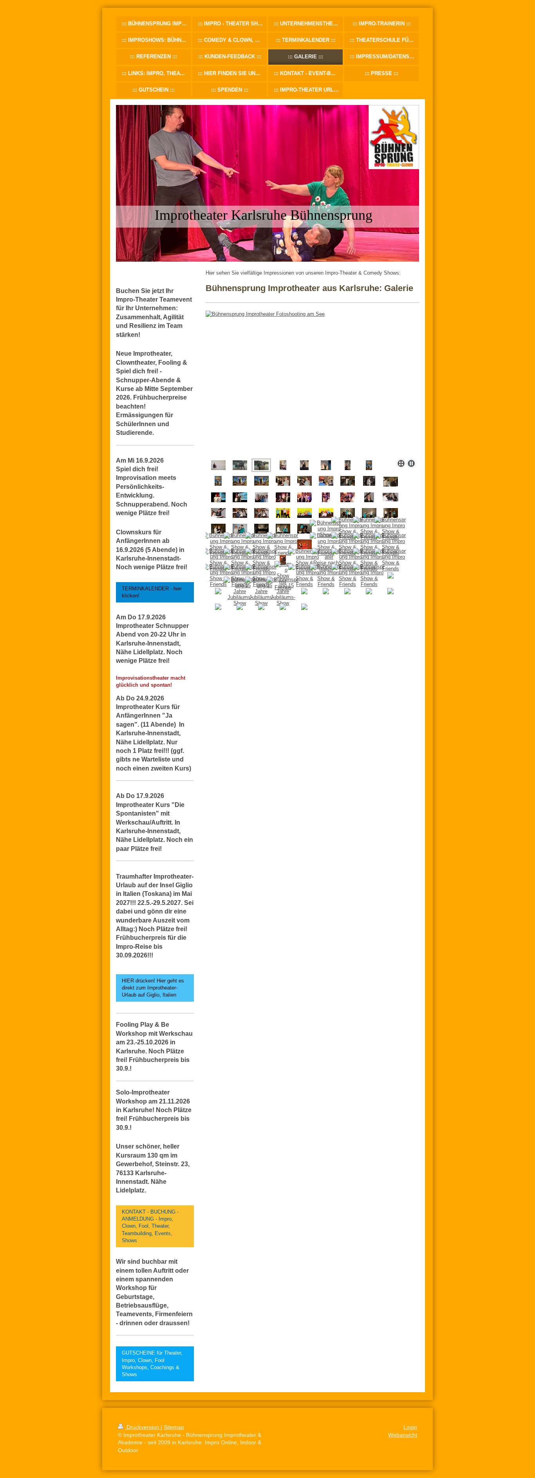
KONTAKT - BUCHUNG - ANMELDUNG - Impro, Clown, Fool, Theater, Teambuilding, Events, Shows (150, 1226)
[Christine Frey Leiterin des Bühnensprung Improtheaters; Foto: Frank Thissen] (218, 465)
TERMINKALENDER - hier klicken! (152, 592)
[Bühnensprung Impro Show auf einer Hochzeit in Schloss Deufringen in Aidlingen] (283, 481)
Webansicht (402, 1435)
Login (410, 1427)
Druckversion (143, 1427)
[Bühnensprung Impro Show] (283, 513)
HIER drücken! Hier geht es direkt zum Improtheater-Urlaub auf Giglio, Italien (153, 988)
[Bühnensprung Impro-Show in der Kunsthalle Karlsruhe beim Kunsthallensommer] (283, 465)
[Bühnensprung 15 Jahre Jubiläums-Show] (240, 591)
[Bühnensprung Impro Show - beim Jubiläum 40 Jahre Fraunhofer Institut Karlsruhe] (304, 465)
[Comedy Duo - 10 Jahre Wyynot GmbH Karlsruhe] (326, 497)
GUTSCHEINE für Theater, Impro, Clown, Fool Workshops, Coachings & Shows (152, 1363)
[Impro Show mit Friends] (283, 575)
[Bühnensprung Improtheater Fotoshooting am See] (312, 383)
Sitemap (174, 1427)
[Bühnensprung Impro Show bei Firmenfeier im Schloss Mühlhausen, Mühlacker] (369, 497)
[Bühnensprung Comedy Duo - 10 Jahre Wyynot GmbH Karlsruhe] (283, 497)
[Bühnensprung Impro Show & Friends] (347, 528)
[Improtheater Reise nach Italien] (326, 560)
